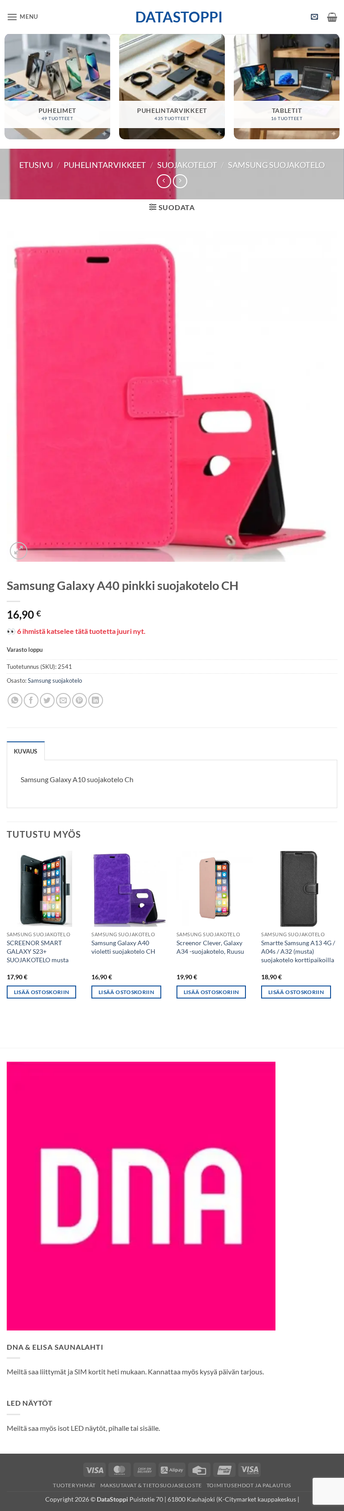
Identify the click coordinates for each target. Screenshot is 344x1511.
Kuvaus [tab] (26, 751)
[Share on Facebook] (31, 700)
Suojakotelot (187, 165)
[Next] (337, 933)
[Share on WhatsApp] (15, 700)
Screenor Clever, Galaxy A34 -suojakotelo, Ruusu (210, 947)
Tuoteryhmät (74, 1485)
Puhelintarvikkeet (105, 165)
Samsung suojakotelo (276, 165)
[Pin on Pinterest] (79, 700)
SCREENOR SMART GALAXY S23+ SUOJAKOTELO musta (38, 951)
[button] (22, 17)
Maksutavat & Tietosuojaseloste (151, 1485)
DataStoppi (172, 17)
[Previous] (7, 933)
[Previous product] (180, 181)
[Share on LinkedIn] (95, 700)
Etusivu (36, 165)
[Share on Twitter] (47, 700)
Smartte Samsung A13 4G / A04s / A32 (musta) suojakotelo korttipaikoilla (298, 951)
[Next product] (164, 181)
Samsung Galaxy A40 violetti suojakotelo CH (123, 947)
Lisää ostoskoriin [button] (41, 992)
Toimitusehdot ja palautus (248, 1485)
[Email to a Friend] (63, 700)
